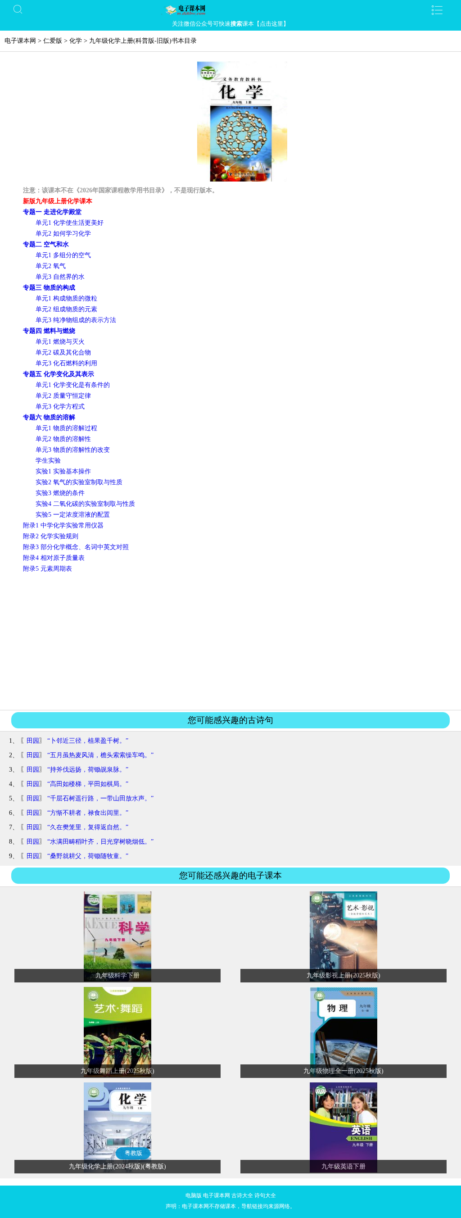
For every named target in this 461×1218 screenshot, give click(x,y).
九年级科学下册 (117, 975)
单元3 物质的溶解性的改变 (73, 449)
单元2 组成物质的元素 (66, 309)
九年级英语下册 (343, 1166)
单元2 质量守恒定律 (63, 395)
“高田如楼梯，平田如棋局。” (87, 784)
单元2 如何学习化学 (63, 233)
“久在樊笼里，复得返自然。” (87, 827)
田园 (33, 740)
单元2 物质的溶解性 (63, 439)
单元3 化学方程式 (60, 406)
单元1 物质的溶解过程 (66, 428)
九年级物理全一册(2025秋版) (343, 1071)
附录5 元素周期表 (47, 568)
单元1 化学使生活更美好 (70, 222)
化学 (75, 40)
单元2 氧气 (51, 266)
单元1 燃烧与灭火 (60, 341)
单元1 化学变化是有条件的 (73, 385)
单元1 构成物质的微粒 (66, 298)
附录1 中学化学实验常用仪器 (63, 525)
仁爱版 (52, 40)
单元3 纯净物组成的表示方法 (76, 320)
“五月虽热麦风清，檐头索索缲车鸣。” (100, 755)
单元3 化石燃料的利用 (66, 363)
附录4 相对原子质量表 (54, 557)
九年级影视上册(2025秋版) (343, 975)
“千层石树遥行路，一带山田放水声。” (100, 798)
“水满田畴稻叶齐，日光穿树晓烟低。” (100, 841)
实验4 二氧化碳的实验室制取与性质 (85, 503)
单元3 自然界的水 (60, 276)
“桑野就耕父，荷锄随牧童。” (87, 856)
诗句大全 (265, 1195)
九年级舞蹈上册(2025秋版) (117, 1071)
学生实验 (48, 460)
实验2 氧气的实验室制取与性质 (79, 482)
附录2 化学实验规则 (50, 536)
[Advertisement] (230, 641)
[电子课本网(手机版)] (230, 10)
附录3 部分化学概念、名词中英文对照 (76, 547)
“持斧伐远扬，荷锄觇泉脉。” (87, 769)
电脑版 (193, 1195)
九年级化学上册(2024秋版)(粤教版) (117, 1166)
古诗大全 (242, 1195)
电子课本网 (20, 40)
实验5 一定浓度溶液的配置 (73, 514)
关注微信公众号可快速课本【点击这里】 (230, 23)
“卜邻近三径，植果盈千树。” (87, 740)
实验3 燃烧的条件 (60, 493)
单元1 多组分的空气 (63, 255)
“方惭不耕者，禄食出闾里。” (87, 812)
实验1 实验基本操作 (63, 471)
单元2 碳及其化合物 (63, 352)
